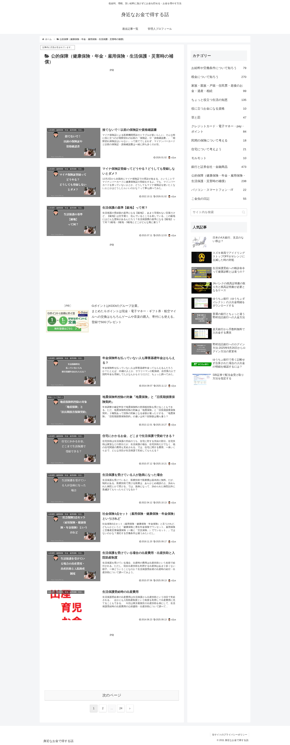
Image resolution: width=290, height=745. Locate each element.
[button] (244, 212)
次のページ (111, 695)
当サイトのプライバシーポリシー (229, 734)
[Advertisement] (112, 96)
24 (120, 708)
